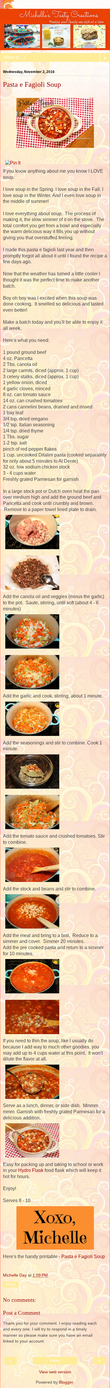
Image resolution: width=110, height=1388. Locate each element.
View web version (55, 1372)
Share (11, 1284)
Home (55, 1361)
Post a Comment (21, 1313)
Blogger (66, 1382)
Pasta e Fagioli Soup (83, 1256)
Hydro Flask (30, 1170)
